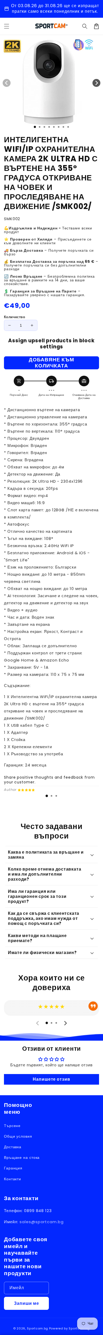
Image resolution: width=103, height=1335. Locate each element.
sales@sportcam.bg (41, 1222)
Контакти (12, 1179)
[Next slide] (65, 1023)
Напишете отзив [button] (51, 1079)
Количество (14, 317)
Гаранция (13, 1168)
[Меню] (6, 26)
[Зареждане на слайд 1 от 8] (68, 127)
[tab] (46, 795)
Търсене (12, 1125)
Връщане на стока (22, 1157)
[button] (85, 26)
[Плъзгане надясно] (96, 83)
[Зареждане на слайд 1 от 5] (54, 127)
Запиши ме (26, 1303)
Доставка (12, 1147)
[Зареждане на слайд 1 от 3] (44, 127)
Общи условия (18, 1136)
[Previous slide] (38, 1023)
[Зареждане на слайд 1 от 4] (49, 127)
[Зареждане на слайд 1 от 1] (34, 127)
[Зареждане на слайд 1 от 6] (58, 127)
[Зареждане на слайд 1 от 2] (39, 127)
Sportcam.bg (37, 1328)
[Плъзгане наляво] (7, 83)
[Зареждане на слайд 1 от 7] (63, 127)
